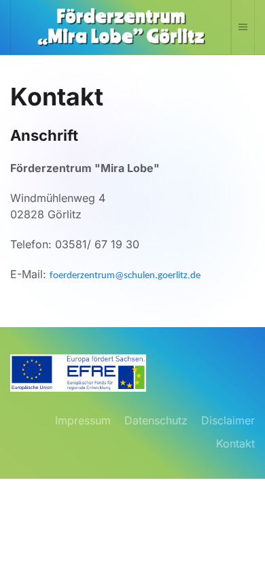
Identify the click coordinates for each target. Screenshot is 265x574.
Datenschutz (156, 420)
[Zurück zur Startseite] (121, 27)
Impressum (83, 420)
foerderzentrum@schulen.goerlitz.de (125, 276)
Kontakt (235, 443)
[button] (242, 27)
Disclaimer (228, 420)
